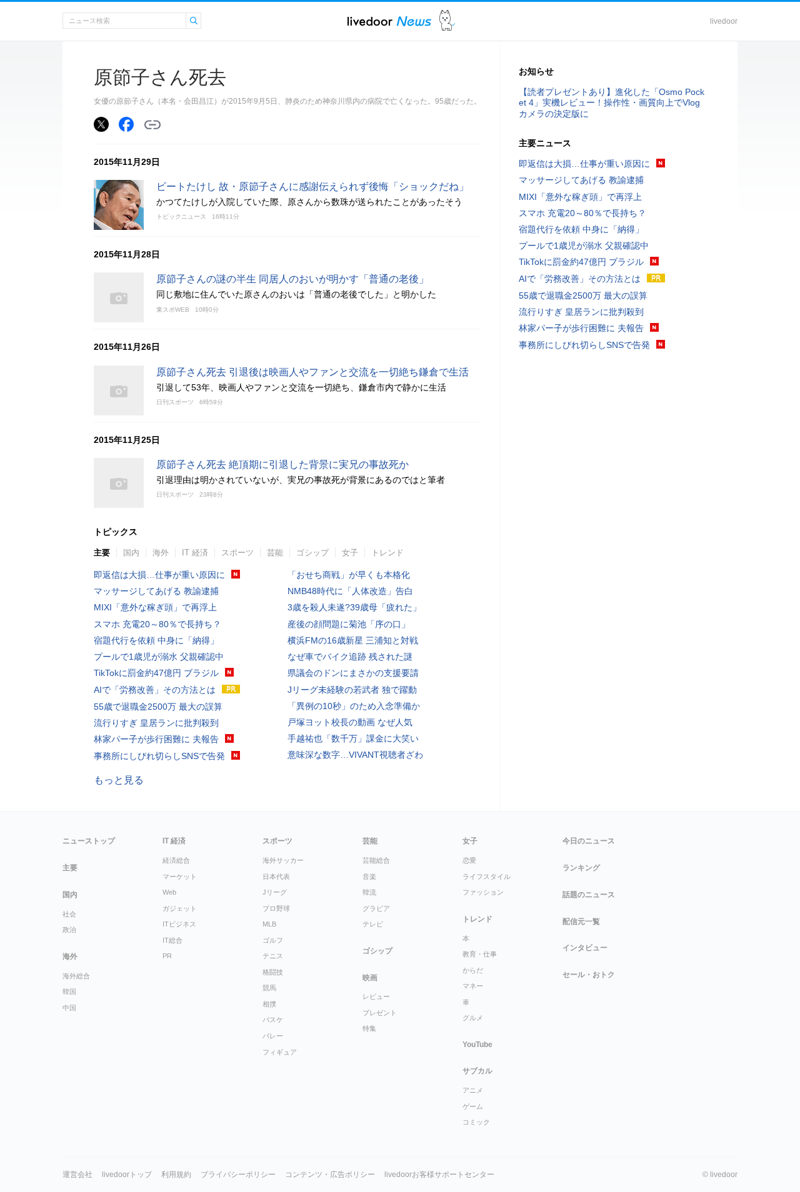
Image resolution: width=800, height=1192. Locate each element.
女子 (350, 552)
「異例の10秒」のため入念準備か (354, 706)
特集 (369, 1028)
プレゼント (379, 1012)
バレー (272, 1036)
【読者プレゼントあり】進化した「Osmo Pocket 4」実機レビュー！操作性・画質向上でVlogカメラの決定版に (611, 102)
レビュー (376, 996)
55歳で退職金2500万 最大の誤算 (158, 707)
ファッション (483, 892)
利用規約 (176, 1174)
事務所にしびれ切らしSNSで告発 (159, 756)
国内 (131, 552)
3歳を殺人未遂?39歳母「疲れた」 (354, 607)
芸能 (275, 552)
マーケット (179, 876)
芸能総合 (376, 860)
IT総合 (172, 940)
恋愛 (469, 860)
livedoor (724, 21)
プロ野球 (276, 908)
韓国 (69, 991)
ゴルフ (272, 940)
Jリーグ (274, 892)
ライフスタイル (486, 876)
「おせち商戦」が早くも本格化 (349, 575)
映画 (370, 977)
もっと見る (119, 780)
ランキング (581, 867)
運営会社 (77, 1174)
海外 (160, 552)
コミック (476, 1122)
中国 (69, 1007)
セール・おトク (588, 974)
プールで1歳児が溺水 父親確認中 (159, 657)
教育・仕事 (479, 954)
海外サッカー (283, 860)
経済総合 (176, 860)
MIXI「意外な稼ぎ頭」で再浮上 (155, 607)
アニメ (472, 1090)
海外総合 (76, 976)
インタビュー (585, 947)
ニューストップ (88, 841)
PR (167, 956)
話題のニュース (588, 894)
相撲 (269, 1004)
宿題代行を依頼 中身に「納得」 (156, 640)
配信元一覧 (581, 921)
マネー (472, 986)
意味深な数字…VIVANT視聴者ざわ (355, 755)
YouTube (477, 1044)
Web (169, 892)
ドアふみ (447, 21)
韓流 (369, 892)
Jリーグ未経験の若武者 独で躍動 (352, 690)
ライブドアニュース (389, 21)
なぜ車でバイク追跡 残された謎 (350, 657)
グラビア (376, 908)
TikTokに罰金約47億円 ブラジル (156, 673)
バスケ (272, 1019)
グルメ (472, 1017)
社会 (69, 914)
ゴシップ (312, 552)
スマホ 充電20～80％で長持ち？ (157, 624)
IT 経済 (195, 552)
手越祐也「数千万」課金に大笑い (353, 738)
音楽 (369, 876)
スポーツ (237, 552)
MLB (269, 924)
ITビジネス (179, 924)
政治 (69, 929)
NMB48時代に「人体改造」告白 (350, 591)
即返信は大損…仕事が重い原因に (159, 575)
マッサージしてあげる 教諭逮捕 (156, 591)
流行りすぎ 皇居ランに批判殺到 (156, 723)
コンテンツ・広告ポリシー (330, 1174)
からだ (472, 970)
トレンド (387, 552)
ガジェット (179, 908)
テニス (272, 956)
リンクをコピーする (152, 125)
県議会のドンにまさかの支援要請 (353, 673)
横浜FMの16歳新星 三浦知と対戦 (353, 640)
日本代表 (276, 876)
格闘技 (272, 972)
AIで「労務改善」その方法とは (155, 690)
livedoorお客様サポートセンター (439, 1174)
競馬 (269, 987)
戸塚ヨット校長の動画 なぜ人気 (350, 722)
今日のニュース (588, 841)
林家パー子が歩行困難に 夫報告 (156, 739)
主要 (102, 552)
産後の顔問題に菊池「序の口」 (349, 624)
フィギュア (279, 1052)
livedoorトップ (127, 1174)
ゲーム (472, 1106)
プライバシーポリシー (238, 1174)
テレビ (372, 924)
